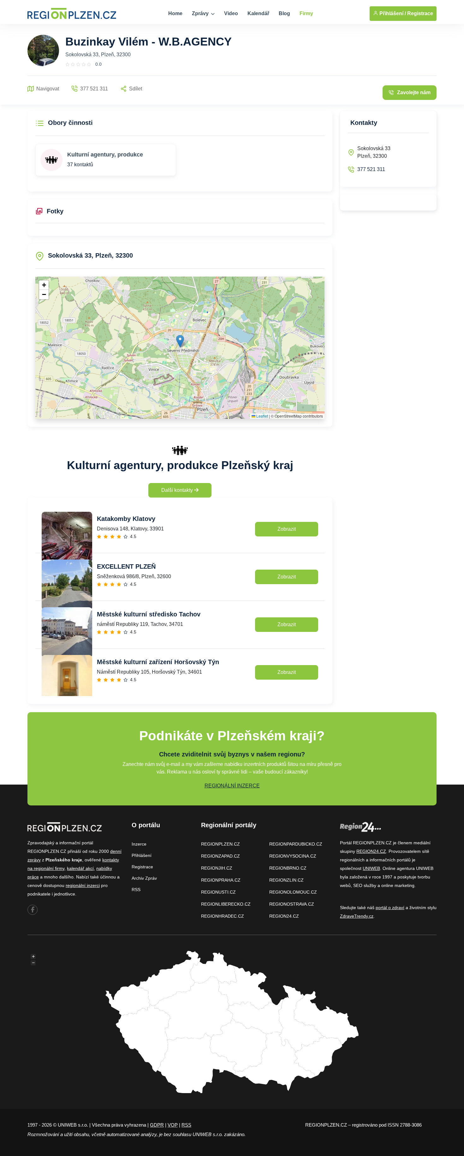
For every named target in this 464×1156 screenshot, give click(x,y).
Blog (284, 13)
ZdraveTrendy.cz (356, 916)
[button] (180, 341)
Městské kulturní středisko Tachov (148, 614)
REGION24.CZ (284, 916)
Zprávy (201, 13)
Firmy (306, 13)
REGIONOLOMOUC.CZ (293, 892)
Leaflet (261, 416)
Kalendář (258, 13)
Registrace (420, 13)
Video (231, 13)
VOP (173, 1125)
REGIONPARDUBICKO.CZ (295, 844)
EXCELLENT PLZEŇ (126, 566)
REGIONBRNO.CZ (287, 868)
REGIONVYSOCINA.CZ (292, 856)
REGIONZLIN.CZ (286, 880)
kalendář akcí (80, 868)
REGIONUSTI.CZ (218, 892)
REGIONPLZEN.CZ (220, 844)
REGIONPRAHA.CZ (221, 880)
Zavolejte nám (414, 92)
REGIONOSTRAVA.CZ (291, 904)
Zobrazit (286, 529)
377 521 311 (371, 169)
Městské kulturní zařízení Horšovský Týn (158, 661)
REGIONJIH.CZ (216, 868)
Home (175, 13)
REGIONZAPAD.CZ (220, 856)
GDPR (157, 1125)
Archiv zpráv (144, 878)
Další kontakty (177, 490)
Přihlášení (142, 855)
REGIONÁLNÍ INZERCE (232, 785)
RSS (136, 889)
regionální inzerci (83, 885)
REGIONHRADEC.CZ (222, 916)
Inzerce (139, 844)
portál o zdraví (390, 907)
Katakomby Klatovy (126, 518)
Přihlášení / (392, 13)
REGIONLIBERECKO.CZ (226, 904)
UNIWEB (371, 868)
